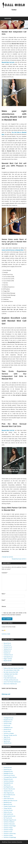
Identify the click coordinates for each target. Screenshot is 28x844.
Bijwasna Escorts (8, 804)
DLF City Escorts (8, 818)
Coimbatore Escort (8, 654)
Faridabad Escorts (8, 727)
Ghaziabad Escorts (8, 783)
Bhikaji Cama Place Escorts (10, 800)
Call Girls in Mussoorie (9, 823)
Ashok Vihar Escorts (9, 798)
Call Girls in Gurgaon (9, 733)
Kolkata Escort (7, 651)
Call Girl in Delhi (7, 723)
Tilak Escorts (7, 796)
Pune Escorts (7, 725)
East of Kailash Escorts (9, 794)
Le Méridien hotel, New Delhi (10, 674)
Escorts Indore (7, 731)
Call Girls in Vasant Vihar (10, 833)
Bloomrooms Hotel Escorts (10, 683)
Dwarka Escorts (7, 769)
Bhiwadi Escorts (7, 802)
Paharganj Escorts (8, 771)
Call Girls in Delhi (6, 634)
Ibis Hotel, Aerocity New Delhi (11, 672)
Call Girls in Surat (8, 831)
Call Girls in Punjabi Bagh (10, 837)
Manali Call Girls (8, 660)
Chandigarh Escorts (8, 717)
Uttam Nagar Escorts (9, 792)
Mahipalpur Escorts (8, 773)
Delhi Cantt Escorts (8, 814)
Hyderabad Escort (8, 656)
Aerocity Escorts (8, 767)
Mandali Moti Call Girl (8, 430)
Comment (5, 572)
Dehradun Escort (8, 647)
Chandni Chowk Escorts (9, 806)
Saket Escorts (7, 785)
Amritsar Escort (7, 743)
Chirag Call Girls (8, 808)
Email (3, 600)
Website (4, 606)
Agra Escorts (7, 741)
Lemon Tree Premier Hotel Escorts (12, 681)
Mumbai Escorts (8, 721)
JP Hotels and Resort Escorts (11, 679)
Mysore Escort (7, 643)
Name (3, 593)
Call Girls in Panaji (8, 835)
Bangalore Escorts (8, 719)
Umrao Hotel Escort (8, 676)
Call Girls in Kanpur (8, 829)
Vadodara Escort (8, 649)
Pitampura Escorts (8, 779)
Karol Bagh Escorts (8, 787)
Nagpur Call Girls (8, 658)
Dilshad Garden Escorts (9, 816)
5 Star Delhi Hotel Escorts (10, 677)
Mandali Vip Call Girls (7, 557)
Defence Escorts (8, 812)
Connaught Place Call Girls (10, 777)
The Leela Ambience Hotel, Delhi (11, 670)
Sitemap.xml (6, 694)
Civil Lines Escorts (8, 810)
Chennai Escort (7, 645)
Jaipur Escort (7, 737)
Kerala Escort (7, 653)
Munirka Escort (7, 729)
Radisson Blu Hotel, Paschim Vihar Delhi (13, 668)
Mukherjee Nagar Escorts (10, 820)
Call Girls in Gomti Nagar (10, 825)
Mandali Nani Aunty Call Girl (18, 559)
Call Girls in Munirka (8, 781)
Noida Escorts (7, 739)
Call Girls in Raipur (8, 827)
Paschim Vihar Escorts (9, 788)
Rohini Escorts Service (9, 775)
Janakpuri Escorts (8, 790)
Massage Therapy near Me (10, 735)
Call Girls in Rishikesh (9, 821)
